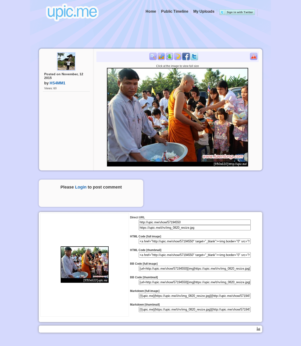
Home (151, 11)
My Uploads (203, 11)
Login (81, 187)
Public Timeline (174, 11)
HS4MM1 (57, 83)
